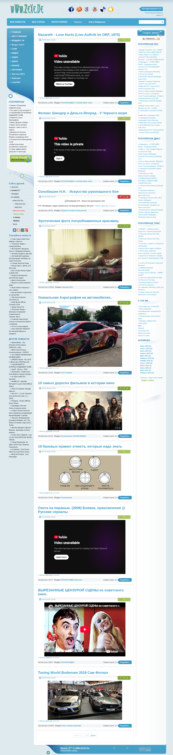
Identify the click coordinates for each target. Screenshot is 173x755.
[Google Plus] (26, 230)
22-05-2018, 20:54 (48, 388)
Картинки (77, 726)
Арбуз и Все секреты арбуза (149, 248)
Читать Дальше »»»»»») (48, 98)
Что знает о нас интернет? (20, 110)
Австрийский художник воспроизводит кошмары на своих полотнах (148, 205)
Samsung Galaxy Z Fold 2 (148, 282)
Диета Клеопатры (18, 280)
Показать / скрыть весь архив (151, 378)
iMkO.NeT (18, 207)
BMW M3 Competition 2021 (148, 115)
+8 (124, 226)
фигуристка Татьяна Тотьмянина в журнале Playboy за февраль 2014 (18, 134)
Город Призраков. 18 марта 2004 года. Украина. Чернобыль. (19, 444)
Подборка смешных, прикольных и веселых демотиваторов (146, 193)
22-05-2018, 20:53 (48, 451)
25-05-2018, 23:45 (48, 197)
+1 (124, 303)
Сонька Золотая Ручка (19, 263)
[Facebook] (71, 12)
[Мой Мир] (22, 230)
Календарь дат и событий (149, 306)
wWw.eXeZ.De (18, 200)
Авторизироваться (151, 8)
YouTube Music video (84, 103)
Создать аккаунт (150, 32)
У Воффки (14, 194)
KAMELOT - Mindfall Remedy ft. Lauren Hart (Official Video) (20, 384)
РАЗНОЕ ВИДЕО (67, 103)
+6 (124, 678)
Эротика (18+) (67, 287)
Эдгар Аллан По (17, 307)
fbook (15, 224)
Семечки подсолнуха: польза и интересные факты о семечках (20, 321)
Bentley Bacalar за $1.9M (148, 98)
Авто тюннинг (66, 373)
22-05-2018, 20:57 (48, 226)
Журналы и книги (68, 210)
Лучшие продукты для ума (21, 253)
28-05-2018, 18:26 (48, 40)
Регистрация (150, 13)
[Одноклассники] (158, 38)
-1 (124, 197)
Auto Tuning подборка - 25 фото (151, 96)
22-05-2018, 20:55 (48, 303)
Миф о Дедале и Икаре (18, 122)
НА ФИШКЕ (14, 197)
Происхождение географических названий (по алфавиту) (149, 311)
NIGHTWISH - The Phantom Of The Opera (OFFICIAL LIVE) (17, 345)
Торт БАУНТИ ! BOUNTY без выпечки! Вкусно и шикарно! (19, 331)
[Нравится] (127, 40)
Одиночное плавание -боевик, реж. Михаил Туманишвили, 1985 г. (150, 258)
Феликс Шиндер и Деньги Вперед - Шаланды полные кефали (20, 430)
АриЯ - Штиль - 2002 (18, 369)
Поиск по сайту (144, 335)
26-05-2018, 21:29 (48, 118)
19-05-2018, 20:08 (48, 599)
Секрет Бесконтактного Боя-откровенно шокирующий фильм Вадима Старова (20, 413)
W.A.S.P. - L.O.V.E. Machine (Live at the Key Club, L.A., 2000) (20, 396)
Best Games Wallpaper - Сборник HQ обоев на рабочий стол (150, 156)
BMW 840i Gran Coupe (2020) (150, 123)
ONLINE (141, 328)
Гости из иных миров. (19, 326)
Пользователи (143, 331)
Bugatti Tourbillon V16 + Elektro (150, 50)
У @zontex (14, 187)
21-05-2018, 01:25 (48, 517)
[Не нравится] (121, 40)
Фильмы (78, 580)
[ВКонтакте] (14, 230)
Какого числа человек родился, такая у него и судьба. (18, 127)
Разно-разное (81, 210)
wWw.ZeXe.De (27, 8)
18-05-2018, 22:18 (48, 678)
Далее (93, 735)
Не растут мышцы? (146, 285)
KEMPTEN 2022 (144, 183)
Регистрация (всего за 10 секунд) (21, 158)
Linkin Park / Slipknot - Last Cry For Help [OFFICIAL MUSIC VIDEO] (20, 437)
